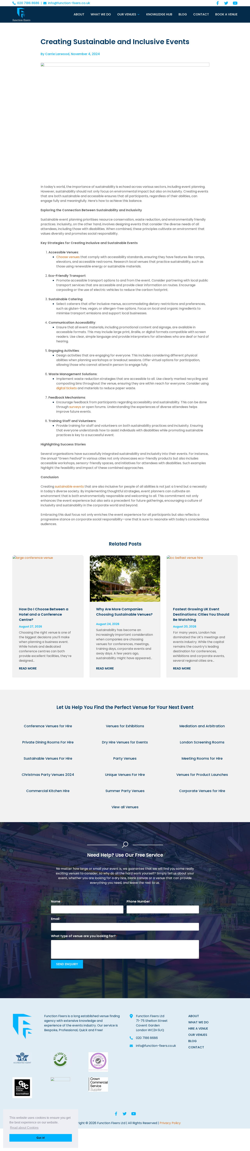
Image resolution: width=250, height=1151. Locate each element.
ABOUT (193, 1016)
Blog (183, 14)
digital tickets (66, 388)
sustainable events (69, 486)
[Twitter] (226, 3)
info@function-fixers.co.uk (69, 3)
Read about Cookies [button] (24, 1127)
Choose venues (68, 257)
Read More (28, 668)
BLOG (192, 1041)
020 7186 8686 (28, 3)
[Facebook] (218, 3)
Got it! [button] (41, 1137)
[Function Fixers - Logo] (21, 14)
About (79, 14)
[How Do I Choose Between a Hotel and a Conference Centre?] (48, 578)
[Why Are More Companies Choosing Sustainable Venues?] (125, 578)
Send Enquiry (67, 964)
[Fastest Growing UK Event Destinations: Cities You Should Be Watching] (202, 578)
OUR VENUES (197, 1035)
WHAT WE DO (198, 1022)
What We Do (101, 14)
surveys (75, 407)
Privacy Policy (170, 1123)
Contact (201, 14)
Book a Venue (226, 14)
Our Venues (126, 14)
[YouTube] (235, 3)
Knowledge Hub (159, 14)
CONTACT (196, 1047)
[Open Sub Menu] (138, 14)
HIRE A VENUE (198, 1028)
